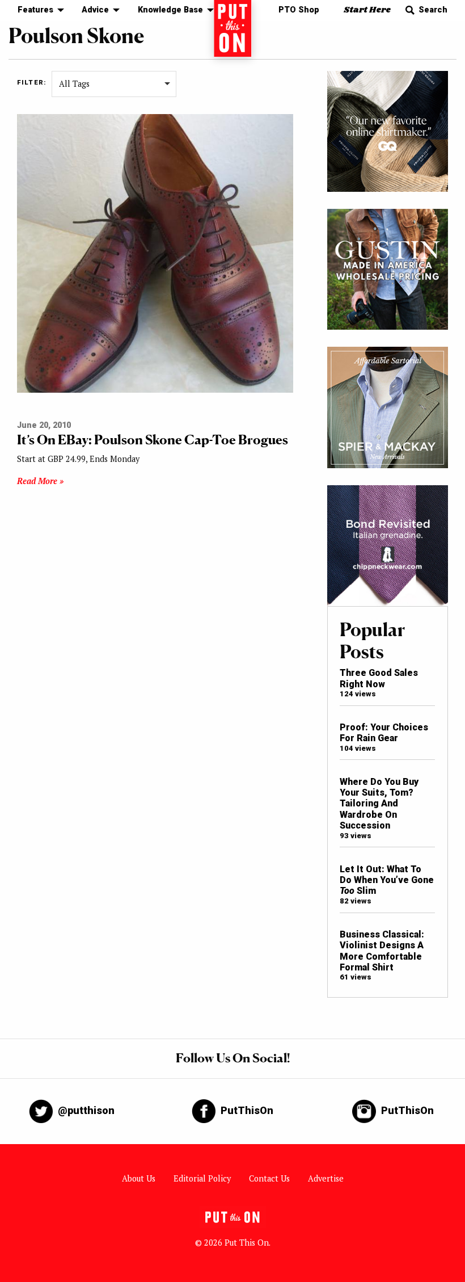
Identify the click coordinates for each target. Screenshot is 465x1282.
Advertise (326, 1178)
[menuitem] (38, 10)
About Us (138, 1178)
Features (35, 10)
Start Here (367, 10)
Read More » (40, 481)
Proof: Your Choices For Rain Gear (384, 732)
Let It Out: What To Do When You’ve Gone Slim (387, 880)
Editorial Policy (202, 1178)
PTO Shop (298, 10)
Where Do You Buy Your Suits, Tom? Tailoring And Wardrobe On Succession (379, 803)
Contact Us (269, 1178)
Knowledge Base (170, 10)
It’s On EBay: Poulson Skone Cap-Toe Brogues (152, 439)
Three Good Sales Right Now (379, 678)
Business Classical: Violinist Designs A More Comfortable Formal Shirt (382, 951)
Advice (95, 10)
